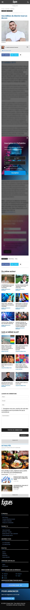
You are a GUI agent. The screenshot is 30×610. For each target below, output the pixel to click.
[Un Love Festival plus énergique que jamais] (7, 376)
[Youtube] (2, 578)
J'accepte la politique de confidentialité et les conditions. (14, 167)
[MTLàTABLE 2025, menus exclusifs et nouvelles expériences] (15, 460)
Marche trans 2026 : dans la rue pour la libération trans (20, 478)
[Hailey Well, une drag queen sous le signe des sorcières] (7, 297)
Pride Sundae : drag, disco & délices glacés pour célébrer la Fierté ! (22, 366)
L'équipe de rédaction (21, 351)
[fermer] (27, 138)
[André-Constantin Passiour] (3, 47)
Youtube (5, 577)
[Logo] (15, 1)
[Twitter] (16, 576)
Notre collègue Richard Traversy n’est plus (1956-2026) (22, 286)
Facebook (6, 573)
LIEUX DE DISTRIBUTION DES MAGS (11, 580)
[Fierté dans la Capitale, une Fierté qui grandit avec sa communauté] (22, 297)
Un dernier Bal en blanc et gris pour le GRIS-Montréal (7, 286)
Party (16, 258)
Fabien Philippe (4, 351)
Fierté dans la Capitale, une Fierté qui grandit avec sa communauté (22, 305)
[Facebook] (2, 574)
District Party (11, 258)
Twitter (18, 575)
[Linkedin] (2, 576)
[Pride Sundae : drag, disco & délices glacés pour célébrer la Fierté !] (22, 358)
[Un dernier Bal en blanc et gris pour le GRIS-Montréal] (7, 279)
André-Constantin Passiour (12, 47)
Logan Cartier (19, 369)
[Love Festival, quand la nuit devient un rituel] (7, 316)
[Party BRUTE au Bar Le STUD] (7, 358)
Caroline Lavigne (4, 474)
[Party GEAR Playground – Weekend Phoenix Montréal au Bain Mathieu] (22, 339)
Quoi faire (7, 8)
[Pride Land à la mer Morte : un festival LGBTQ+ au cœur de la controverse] (7, 339)
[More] (20, 54)
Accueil (2, 8)
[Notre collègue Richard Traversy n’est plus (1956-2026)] (22, 279)
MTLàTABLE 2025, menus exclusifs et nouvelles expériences (14, 471)
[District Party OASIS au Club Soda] (22, 376)
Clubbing (12, 8)
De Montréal (9, 10)
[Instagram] (16, 574)
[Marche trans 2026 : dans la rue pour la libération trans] (6, 479)
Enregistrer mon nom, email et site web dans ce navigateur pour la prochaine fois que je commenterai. (14, 410)
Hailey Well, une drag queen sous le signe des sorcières (7, 305)
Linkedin (5, 575)
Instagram (19, 573)
